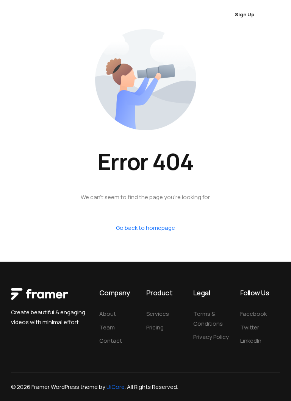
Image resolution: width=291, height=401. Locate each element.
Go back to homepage (145, 228)
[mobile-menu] (273, 14)
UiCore (115, 387)
